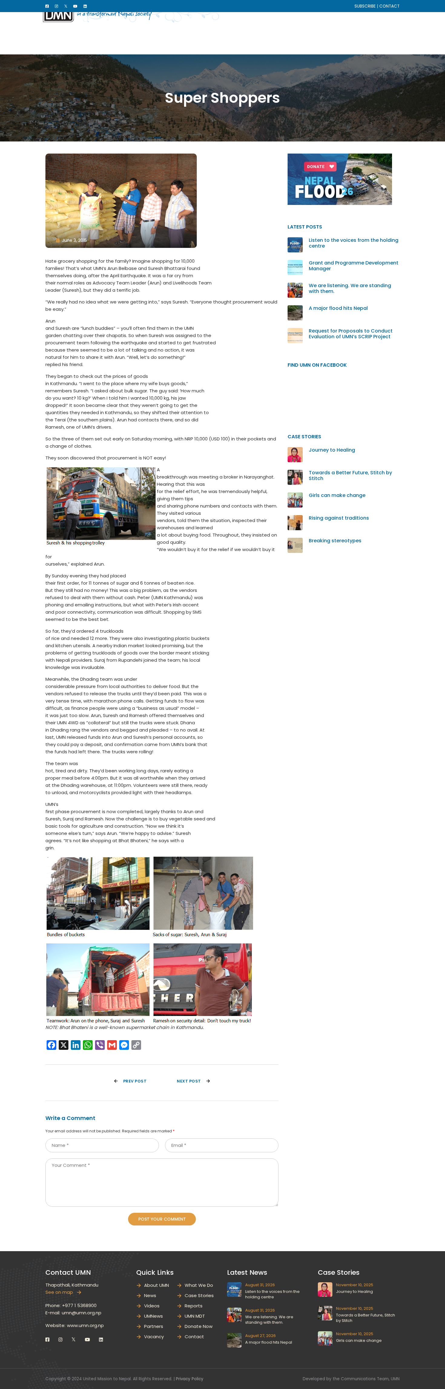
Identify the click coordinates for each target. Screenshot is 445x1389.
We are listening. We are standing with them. (350, 288)
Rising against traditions (339, 517)
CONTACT (389, 6)
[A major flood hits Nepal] (295, 309)
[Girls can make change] (295, 496)
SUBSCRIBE (365, 6)
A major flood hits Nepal (338, 308)
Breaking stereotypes (335, 540)
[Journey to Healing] (295, 450)
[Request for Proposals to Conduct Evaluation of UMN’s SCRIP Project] (295, 331)
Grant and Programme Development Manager (353, 265)
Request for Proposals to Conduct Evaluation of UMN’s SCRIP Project (351, 333)
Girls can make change (337, 495)
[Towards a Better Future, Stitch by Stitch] (295, 473)
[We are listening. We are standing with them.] (295, 286)
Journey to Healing (332, 449)
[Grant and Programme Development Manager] (295, 263)
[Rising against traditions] (295, 518)
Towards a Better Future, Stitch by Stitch (350, 475)
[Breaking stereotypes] (295, 541)
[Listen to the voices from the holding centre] (295, 241)
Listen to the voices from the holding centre (353, 243)
